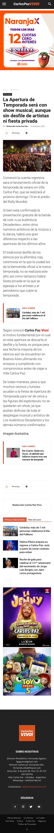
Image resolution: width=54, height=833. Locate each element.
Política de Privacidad (27, 824)
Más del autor (34, 520)
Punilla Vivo (30, 821)
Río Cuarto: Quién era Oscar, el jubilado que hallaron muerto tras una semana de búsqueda (34, 455)
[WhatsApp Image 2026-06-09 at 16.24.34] (27, 646)
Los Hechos (28, 818)
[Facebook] (15, 807)
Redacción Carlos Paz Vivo (17, 126)
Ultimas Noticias (14, 818)
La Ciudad (40, 818)
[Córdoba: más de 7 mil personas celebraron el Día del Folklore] (10, 531)
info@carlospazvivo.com (34, 786)
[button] (50, 4)
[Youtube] (39, 807)
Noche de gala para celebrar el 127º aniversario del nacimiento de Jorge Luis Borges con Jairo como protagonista (35, 566)
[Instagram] (23, 807)
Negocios (42, 821)
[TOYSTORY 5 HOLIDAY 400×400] (27, 694)
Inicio (5, 89)
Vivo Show (14, 89)
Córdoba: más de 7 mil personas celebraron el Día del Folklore (33, 315)
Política (20, 821)
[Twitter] (31, 807)
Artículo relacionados (15, 520)
